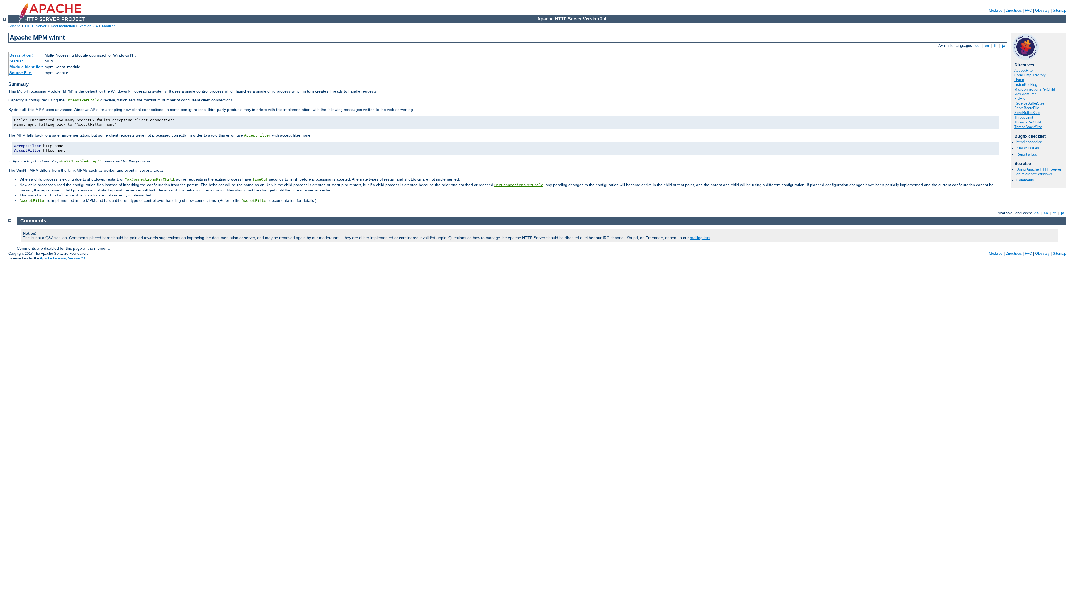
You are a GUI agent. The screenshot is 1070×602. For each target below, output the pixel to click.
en (987, 45)
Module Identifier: (26, 67)
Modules (996, 10)
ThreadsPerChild (82, 100)
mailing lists (700, 238)
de (977, 45)
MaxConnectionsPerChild (149, 179)
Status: (16, 61)
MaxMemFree (1025, 94)
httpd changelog (1029, 142)
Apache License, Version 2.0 (63, 258)
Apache (14, 26)
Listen (1019, 80)
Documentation (63, 26)
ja (1003, 45)
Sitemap (1059, 10)
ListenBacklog (1025, 84)
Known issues (1027, 148)
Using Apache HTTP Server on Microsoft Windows (1038, 171)
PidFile (1019, 98)
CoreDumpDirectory (1030, 75)
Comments (1025, 180)
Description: (21, 55)
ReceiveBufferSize (1029, 103)
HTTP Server (35, 26)
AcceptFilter (257, 135)
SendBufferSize (1027, 113)
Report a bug (1026, 154)
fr (995, 45)
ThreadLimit (1023, 117)
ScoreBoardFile (1026, 108)
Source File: (20, 73)
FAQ (1028, 10)
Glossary (1042, 10)
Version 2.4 (88, 26)
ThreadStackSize (1028, 127)
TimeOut (260, 179)
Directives (1014, 10)
